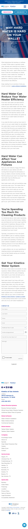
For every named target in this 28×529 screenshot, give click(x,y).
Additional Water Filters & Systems (11, 412)
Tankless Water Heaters (7, 431)
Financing (4, 487)
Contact (3, 450)
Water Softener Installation (8, 418)
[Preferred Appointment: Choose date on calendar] (26, 332)
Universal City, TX (6, 459)
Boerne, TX (4, 474)
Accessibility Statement (8, 497)
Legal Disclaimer (6, 495)
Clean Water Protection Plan (9, 444)
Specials (3, 442)
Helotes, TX (4, 465)
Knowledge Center (6, 437)
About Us (4, 439)
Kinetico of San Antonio (8, 296)
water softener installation (19, 86)
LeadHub (8, 510)
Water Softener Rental (7, 421)
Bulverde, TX (5, 470)
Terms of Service (6, 493)
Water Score (4, 448)
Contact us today (20, 296)
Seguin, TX (4, 457)
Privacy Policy (5, 491)
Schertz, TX (4, 472)
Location (3, 489)
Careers (3, 446)
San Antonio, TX (6, 476)
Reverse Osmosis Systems (8, 408)
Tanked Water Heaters (7, 429)
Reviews (3, 482)
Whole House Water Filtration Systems (12, 410)
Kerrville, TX (4, 467)
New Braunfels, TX (6, 463)
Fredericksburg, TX (6, 461)
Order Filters (5, 484)
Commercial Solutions (7, 423)
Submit (14, 364)
